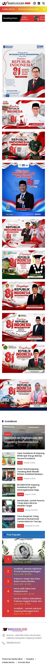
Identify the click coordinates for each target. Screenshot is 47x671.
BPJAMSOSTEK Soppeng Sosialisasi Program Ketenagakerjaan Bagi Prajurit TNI (28, 489)
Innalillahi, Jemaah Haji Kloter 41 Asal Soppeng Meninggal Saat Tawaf (28, 570)
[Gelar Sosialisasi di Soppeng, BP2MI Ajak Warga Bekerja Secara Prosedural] (8, 458)
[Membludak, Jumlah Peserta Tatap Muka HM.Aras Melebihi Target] (8, 505)
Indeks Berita (8, 662)
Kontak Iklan (24, 662)
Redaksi (30, 659)
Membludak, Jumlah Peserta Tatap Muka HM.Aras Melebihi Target (30, 503)
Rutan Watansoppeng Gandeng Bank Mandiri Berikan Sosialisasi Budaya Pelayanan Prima (29, 473)
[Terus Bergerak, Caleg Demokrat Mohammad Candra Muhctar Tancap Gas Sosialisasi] (8, 521)
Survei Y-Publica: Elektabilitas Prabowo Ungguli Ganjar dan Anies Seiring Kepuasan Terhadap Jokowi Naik (28, 599)
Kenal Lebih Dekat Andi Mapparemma (24, 590)
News (20, 463)
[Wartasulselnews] (16, 3)
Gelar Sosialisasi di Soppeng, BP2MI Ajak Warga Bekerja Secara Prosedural (31, 456)
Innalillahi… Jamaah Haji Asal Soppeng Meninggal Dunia (27, 609)
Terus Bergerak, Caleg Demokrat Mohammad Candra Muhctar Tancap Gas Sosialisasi (29, 520)
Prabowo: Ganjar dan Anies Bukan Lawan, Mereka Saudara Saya (27, 580)
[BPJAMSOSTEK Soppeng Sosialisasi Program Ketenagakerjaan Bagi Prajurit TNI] (8, 490)
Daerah (7, 434)
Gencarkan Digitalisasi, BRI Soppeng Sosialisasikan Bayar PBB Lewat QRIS (23, 440)
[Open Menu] (38, 3)
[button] (34, 3)
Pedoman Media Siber (12, 659)
